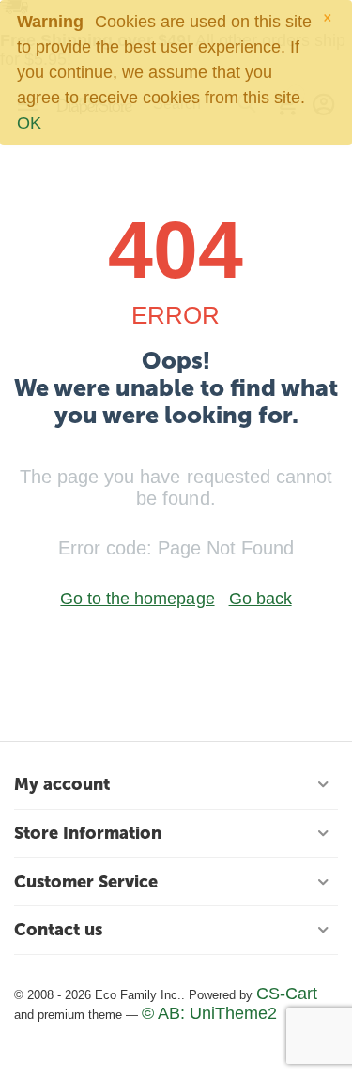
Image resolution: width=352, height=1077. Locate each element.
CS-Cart (286, 993)
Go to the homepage (137, 598)
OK (29, 123)
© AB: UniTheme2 (209, 1013)
